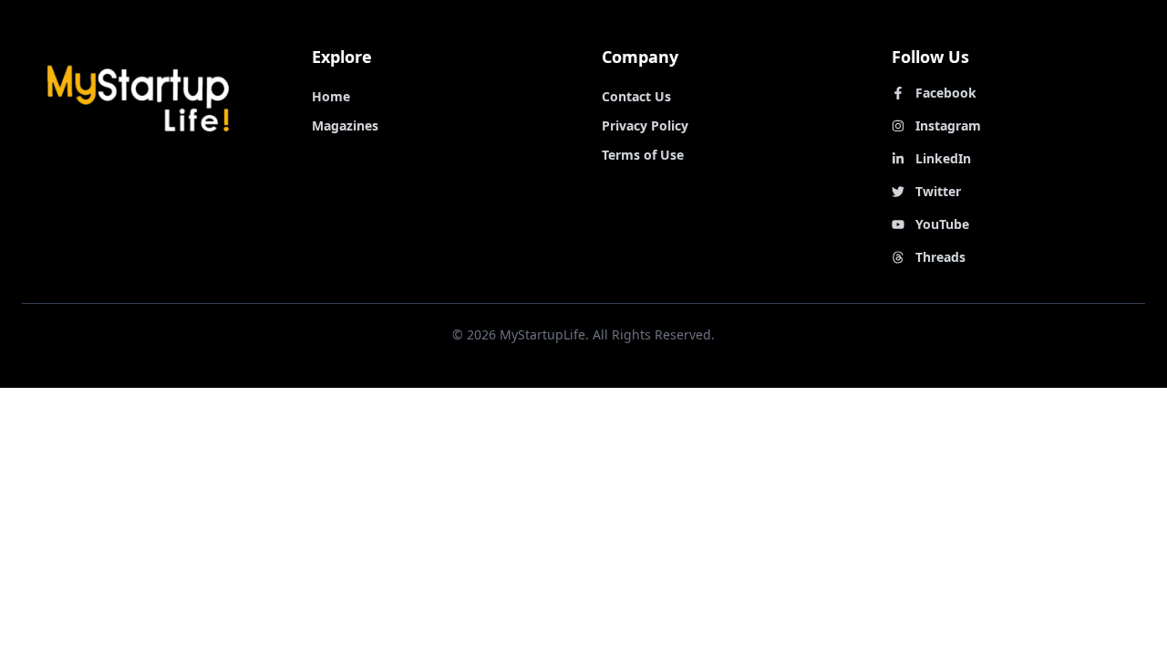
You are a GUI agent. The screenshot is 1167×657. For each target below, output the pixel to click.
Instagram (948, 125)
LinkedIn (943, 158)
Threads (940, 257)
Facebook (945, 92)
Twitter (938, 191)
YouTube (942, 224)
